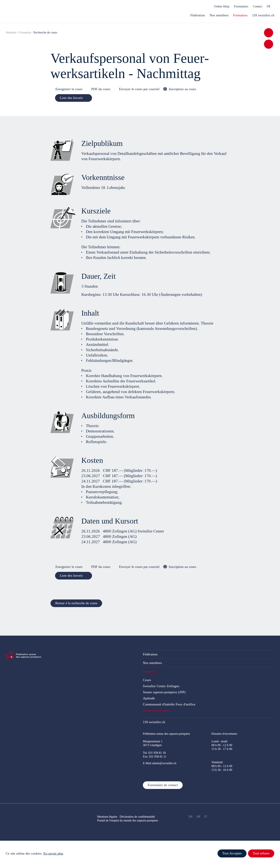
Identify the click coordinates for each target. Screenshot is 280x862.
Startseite (11, 32)
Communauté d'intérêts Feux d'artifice (169, 704)
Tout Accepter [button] (232, 853)
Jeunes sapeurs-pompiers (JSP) (164, 692)
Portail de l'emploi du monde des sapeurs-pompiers (127, 820)
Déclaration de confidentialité (139, 816)
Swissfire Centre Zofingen (161, 686)
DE (191, 816)
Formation (25, 32)
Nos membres (152, 663)
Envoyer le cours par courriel (139, 89)
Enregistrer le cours (68, 89)
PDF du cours (100, 89)
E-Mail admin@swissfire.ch (159, 763)
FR (198, 816)
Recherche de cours (156, 710)
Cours (147, 680)
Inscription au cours (182, 89)
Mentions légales (107, 816)
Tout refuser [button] (261, 853)
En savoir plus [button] (53, 853)
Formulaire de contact (163, 785)
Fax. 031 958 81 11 (154, 756)
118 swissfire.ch (154, 722)
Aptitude (149, 698)
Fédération (150, 654)
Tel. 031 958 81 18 (154, 752)
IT (205, 816)
